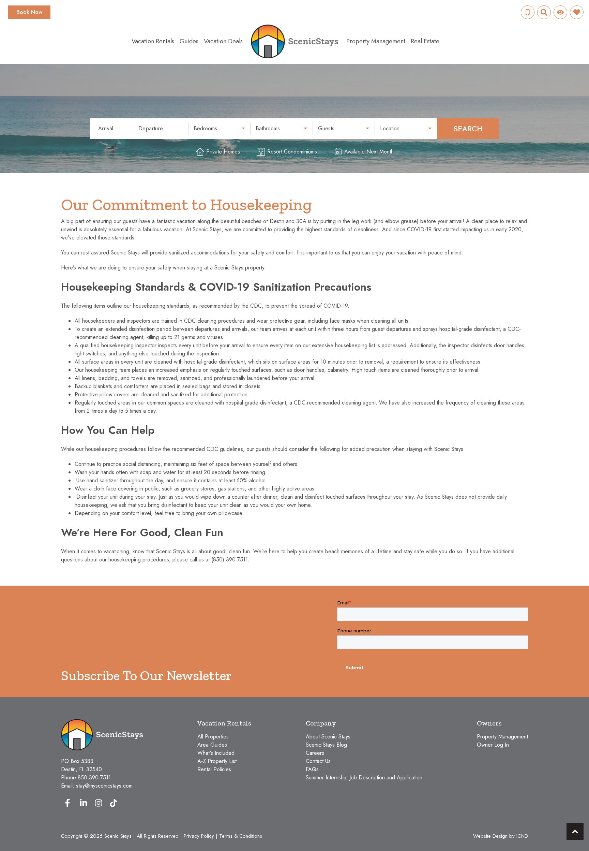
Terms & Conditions (240, 836)
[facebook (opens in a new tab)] (68, 803)
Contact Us (318, 761)
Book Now (29, 12)
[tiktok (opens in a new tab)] (113, 803)
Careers (315, 753)
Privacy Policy (199, 836)
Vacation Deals (223, 41)
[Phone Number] (527, 12)
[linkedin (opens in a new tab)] (83, 803)
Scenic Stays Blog (326, 745)
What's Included (216, 753)
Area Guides (212, 745)
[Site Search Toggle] (544, 12)
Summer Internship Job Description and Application (364, 777)
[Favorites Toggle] (577, 12)
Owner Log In (493, 745)
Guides (189, 41)
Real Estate (425, 41)
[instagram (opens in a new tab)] (98, 803)
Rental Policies (214, 769)
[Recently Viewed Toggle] (560, 12)
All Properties (213, 736)
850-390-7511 (94, 777)
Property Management (375, 41)
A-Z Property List (217, 761)
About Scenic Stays (328, 736)
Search (468, 128)
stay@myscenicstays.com (104, 786)
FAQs (312, 769)
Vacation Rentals (153, 41)
